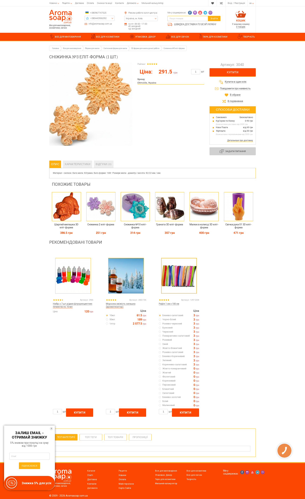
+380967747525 (98, 13)
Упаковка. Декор (163, 475)
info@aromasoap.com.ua (100, 24)
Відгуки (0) (104, 164)
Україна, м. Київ (134, 18)
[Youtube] (200, 13)
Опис (55, 164)
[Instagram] (195, 13)
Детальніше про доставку (240, 140)
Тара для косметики (165, 479)
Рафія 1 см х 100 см (169, 303)
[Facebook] (190, 13)
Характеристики (77, 164)
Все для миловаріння (166, 471)
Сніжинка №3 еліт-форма (174, 48)
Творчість (191, 479)
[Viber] (210, 13)
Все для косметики (196, 471)
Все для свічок (194, 475)
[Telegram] (205, 13)
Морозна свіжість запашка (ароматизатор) (120, 305)
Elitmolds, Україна (146, 82)
